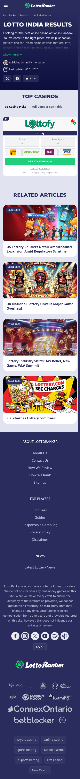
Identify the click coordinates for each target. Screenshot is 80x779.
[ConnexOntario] (40, 708)
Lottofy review (40, 168)
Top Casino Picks (14, 107)
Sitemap (40, 482)
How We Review (40, 467)
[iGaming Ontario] (60, 697)
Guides (40, 517)
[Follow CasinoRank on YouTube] (45, 636)
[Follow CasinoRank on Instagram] (25, 636)
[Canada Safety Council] (43, 686)
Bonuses (40, 510)
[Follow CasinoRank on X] (35, 636)
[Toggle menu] (6, 5)
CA (38, 647)
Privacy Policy (40, 532)
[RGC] (12, 697)
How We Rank (40, 475)
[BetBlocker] (34, 720)
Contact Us (40, 460)
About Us (40, 453)
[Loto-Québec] (62, 686)
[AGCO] (21, 686)
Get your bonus (40, 161)
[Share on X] (7, 78)
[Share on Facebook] (17, 78)
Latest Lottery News (40, 567)
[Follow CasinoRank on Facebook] (15, 636)
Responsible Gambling (40, 525)
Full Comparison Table (47, 107)
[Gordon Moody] (33, 697)
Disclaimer (40, 539)
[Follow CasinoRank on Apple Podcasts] (65, 636)
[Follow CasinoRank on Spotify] (55, 636)
